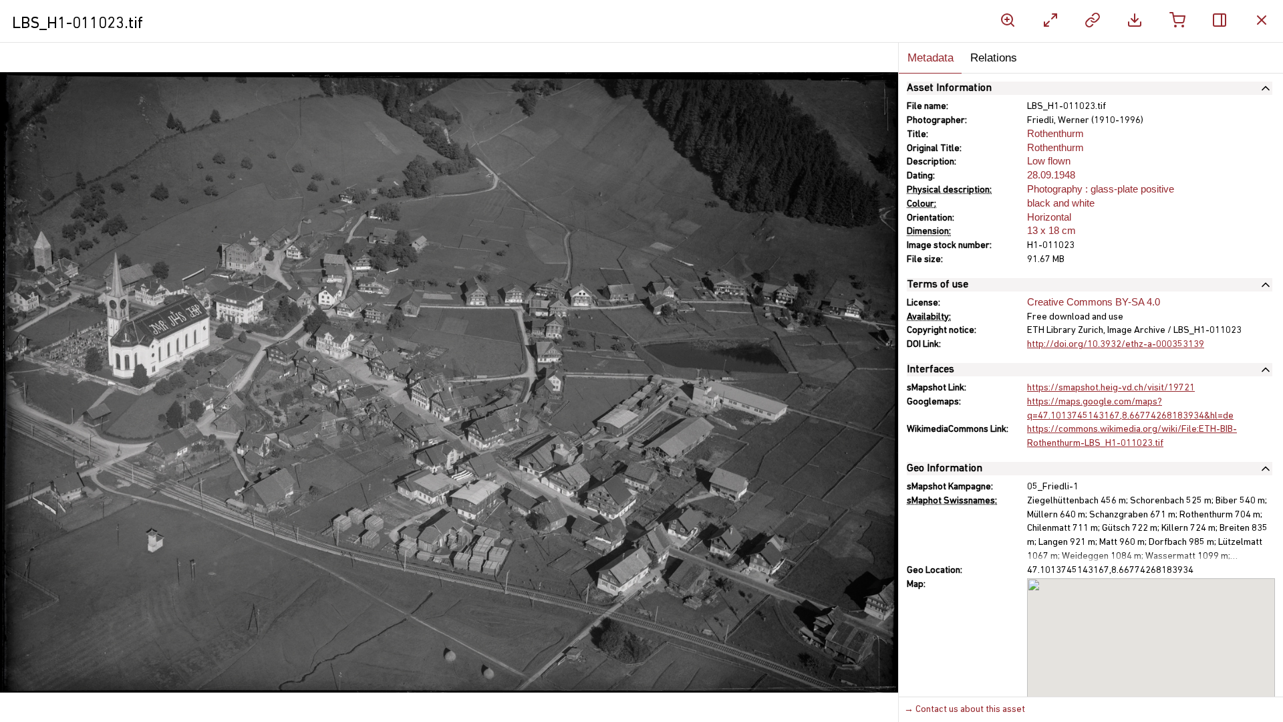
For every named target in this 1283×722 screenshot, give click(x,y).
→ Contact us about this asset (964, 710)
